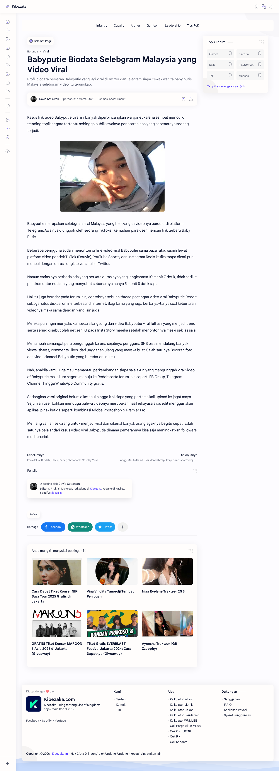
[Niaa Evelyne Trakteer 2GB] (167, 571)
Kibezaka (19, 6)
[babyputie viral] (112, 176)
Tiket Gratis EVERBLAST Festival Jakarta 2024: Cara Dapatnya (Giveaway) (109, 648)
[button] (264, 6)
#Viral (33, 514)
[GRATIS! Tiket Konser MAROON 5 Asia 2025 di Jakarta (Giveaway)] (57, 623)
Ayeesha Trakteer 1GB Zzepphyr (159, 646)
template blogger (198, 754)
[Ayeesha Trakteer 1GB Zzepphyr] (167, 623)
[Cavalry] (119, 25)
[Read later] (183, 99)
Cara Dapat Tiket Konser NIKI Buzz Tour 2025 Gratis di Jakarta (55, 596)
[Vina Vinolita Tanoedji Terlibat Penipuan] (112, 571)
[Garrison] (152, 25)
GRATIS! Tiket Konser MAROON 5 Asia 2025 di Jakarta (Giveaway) (57, 648)
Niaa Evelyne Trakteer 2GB (163, 591)
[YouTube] (60, 721)
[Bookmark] (256, 6)
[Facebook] (32, 721)
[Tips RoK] (193, 25)
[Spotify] (47, 721)
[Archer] (135, 25)
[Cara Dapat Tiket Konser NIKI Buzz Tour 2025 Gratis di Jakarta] (57, 571)
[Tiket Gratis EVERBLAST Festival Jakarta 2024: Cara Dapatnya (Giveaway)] (112, 623)
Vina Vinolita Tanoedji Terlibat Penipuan (110, 593)
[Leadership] (172, 25)
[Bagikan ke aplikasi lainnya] (122, 527)
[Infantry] (101, 25)
